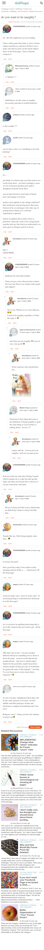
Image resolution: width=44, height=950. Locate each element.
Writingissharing (21, 66)
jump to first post (22, 727)
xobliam (16, 115)
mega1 (15, 584)
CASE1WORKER (19, 26)
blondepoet (17, 239)
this (27, 68)
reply (4, 59)
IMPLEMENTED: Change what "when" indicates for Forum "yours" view (28, 745)
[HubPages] (22, 3)
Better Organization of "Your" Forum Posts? (28, 914)
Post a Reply (35, 727)
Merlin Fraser (25, 408)
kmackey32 (17, 525)
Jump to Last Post (14, 22)
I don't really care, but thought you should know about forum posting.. (29, 815)
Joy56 (15, 138)
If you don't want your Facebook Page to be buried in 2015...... (29, 881)
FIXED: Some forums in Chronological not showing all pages (29, 780)
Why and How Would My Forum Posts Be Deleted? (28, 849)
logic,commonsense (27, 330)
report (10, 59)
